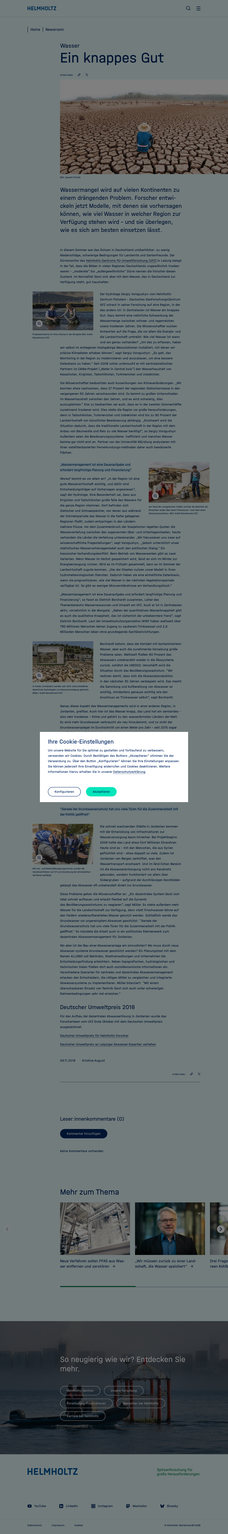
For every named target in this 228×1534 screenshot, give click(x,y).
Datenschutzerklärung (129, 772)
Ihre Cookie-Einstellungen (81, 741)
